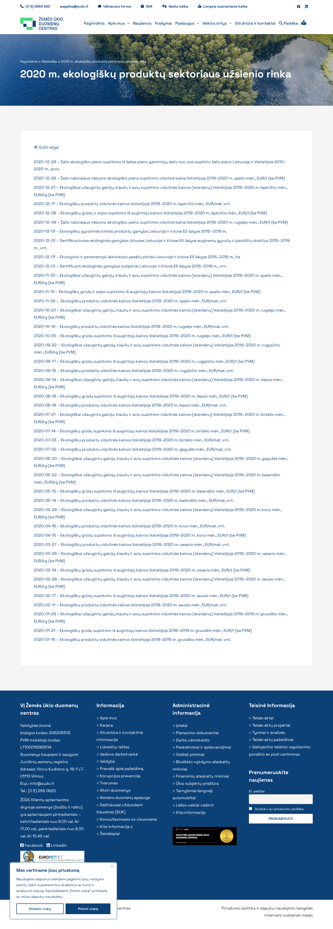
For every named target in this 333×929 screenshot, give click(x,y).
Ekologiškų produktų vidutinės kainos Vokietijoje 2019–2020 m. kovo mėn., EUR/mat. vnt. (142, 526)
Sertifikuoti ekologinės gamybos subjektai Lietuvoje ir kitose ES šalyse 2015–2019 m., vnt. (143, 266)
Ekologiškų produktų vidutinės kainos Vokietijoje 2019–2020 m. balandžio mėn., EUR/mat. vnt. (147, 500)
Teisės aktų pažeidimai (273, 739)
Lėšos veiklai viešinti (195, 805)
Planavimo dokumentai (197, 732)
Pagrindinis (29, 61)
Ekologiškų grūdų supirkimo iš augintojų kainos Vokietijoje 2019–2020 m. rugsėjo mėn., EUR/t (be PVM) (155, 335)
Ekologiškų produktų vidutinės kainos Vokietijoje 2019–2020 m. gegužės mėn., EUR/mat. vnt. (146, 449)
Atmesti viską (40, 909)
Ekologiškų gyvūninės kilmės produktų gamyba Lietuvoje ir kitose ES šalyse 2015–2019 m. (143, 231)
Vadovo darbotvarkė (119, 754)
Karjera (106, 725)
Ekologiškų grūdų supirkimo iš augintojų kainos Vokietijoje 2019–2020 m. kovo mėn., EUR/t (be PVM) (153, 535)
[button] (127, 23)
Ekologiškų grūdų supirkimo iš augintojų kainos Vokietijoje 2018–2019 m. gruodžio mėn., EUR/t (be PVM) (156, 630)
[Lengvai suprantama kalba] (304, 23)
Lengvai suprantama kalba (225, 6)
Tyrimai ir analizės (268, 732)
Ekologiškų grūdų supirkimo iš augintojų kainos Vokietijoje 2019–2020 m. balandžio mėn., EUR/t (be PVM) (157, 491)
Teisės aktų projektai (271, 725)
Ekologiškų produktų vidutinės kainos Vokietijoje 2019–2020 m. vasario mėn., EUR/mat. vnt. (145, 544)
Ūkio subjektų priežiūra (197, 783)
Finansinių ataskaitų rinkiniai (202, 776)
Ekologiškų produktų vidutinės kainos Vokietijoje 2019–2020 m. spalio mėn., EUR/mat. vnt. (144, 300)
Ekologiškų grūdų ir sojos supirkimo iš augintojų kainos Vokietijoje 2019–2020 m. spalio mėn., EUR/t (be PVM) (159, 291)
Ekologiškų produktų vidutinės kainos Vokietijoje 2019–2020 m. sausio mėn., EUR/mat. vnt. (143, 604)
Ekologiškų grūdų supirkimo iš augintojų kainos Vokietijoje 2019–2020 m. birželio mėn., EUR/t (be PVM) (155, 431)
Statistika (49, 61)
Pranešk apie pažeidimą (121, 768)
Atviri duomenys (115, 790)
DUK (151, 6)
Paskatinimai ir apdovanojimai (203, 747)
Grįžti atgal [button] (48, 147)
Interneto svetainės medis (288, 915)
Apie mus (108, 717)
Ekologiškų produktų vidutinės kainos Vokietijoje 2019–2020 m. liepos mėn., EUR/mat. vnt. (143, 405)
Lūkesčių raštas (114, 746)
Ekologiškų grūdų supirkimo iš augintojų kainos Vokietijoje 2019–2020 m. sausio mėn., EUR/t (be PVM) (154, 595)
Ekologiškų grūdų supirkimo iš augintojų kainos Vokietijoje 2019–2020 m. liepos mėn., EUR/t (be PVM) (154, 396)
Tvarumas (109, 783)
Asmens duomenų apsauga (125, 797)
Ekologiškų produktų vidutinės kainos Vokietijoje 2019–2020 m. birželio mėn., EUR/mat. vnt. (145, 440)
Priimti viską (88, 909)
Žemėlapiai (110, 833)
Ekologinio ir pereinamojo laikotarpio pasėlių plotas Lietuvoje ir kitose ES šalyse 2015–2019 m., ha (151, 256)
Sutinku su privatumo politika (279, 809)
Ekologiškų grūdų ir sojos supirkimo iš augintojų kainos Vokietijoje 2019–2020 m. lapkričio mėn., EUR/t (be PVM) (163, 213)
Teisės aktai (263, 717)
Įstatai (181, 725)
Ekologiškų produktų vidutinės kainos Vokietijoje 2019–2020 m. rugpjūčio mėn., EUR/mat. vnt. (147, 370)
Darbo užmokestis (192, 740)
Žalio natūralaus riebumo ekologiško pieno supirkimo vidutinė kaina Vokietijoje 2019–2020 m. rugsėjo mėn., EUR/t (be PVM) (174, 222)
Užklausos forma (119, 6)
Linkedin (58, 845)
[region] (63, 890)
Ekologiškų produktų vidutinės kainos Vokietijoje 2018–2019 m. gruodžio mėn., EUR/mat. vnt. (145, 639)
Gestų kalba (181, 6)
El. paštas (256, 791)
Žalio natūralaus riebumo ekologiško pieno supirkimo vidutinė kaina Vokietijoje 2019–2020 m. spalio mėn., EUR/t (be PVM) (172, 178)
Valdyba (107, 761)
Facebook (33, 845)
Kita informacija (191, 812)
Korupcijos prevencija (120, 775)
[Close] (112, 866)
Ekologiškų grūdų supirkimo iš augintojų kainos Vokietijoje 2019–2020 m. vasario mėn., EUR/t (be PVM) (155, 570)
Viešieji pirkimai (190, 754)
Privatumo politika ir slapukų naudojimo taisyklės (267, 908)
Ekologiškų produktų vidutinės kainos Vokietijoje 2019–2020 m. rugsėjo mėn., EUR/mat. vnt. (144, 326)
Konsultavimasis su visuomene (128, 819)
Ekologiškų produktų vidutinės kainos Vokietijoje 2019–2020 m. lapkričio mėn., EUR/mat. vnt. (145, 203)
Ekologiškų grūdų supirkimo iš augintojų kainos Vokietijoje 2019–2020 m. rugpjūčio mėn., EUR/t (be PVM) (157, 361)
